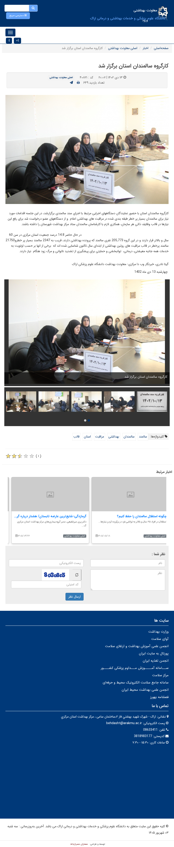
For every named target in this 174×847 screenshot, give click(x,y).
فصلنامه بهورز (159, 697)
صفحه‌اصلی (161, 48)
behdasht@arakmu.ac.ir (124, 723)
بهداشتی (113, 436)
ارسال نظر (74, 596)
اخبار (145, 48)
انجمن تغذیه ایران (156, 660)
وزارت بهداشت (158, 631)
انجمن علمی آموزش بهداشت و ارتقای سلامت (137, 646)
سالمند (143, 436)
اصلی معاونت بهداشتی (122, 48)
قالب (76, 436)
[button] (18, 15)
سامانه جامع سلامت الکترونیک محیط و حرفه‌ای (136, 682)
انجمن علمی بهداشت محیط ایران (145, 690)
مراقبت (99, 436)
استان (87, 436)
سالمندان (129, 436)
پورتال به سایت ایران (154, 653)
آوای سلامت (160, 639)
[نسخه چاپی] (78, 82)
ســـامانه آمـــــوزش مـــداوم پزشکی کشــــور (135, 668)
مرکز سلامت (160, 675)
